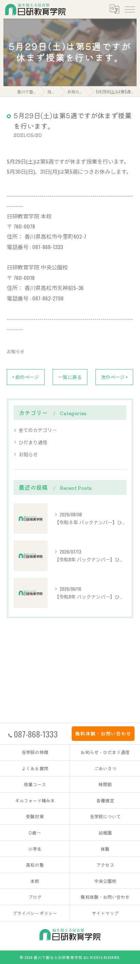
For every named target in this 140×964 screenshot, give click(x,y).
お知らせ (15, 351)
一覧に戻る (70, 376)
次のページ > (114, 376)
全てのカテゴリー (38, 429)
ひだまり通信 (33, 441)
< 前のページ (25, 376)
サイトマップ (105, 913)
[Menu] (129, 9)
